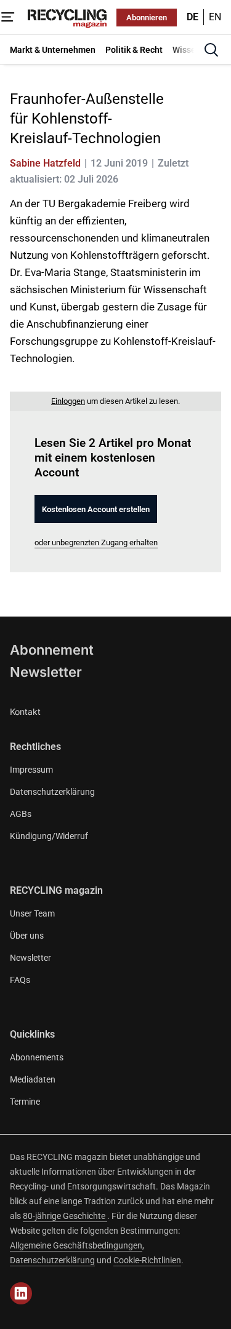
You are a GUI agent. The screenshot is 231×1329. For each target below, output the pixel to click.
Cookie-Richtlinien (147, 1260)
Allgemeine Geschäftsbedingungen (76, 1245)
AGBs (20, 814)
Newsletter (46, 672)
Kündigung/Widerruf (49, 836)
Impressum (31, 770)
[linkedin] (21, 1293)
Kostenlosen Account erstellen (96, 509)
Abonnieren (146, 17)
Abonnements (36, 1057)
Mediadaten (32, 1079)
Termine (25, 1101)
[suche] (211, 49)
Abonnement (52, 650)
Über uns (27, 936)
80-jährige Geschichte (65, 1216)
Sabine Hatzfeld (45, 163)
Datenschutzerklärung (52, 792)
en (215, 17)
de (192, 17)
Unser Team (32, 913)
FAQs (20, 980)
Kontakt (25, 711)
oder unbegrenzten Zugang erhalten (96, 542)
